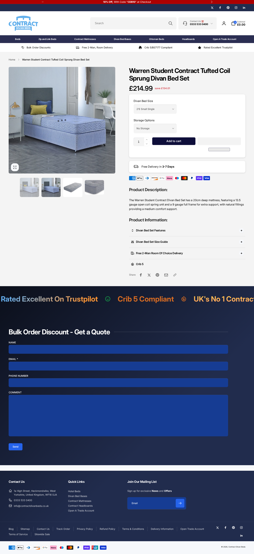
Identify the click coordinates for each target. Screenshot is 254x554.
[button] (219, 141)
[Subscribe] (180, 503)
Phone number (18, 375)
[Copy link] (175, 275)
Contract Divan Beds (236, 547)
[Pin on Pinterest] (157, 275)
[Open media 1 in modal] (62, 120)
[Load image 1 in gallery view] (29, 187)
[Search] (170, 23)
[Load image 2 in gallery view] (51, 187)
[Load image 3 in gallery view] (72, 187)
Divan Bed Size (143, 101)
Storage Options (144, 120)
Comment (15, 392)
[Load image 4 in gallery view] (94, 187)
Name (12, 342)
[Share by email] (166, 275)
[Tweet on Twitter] (149, 275)
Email (13, 359)
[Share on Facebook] (141, 275)
